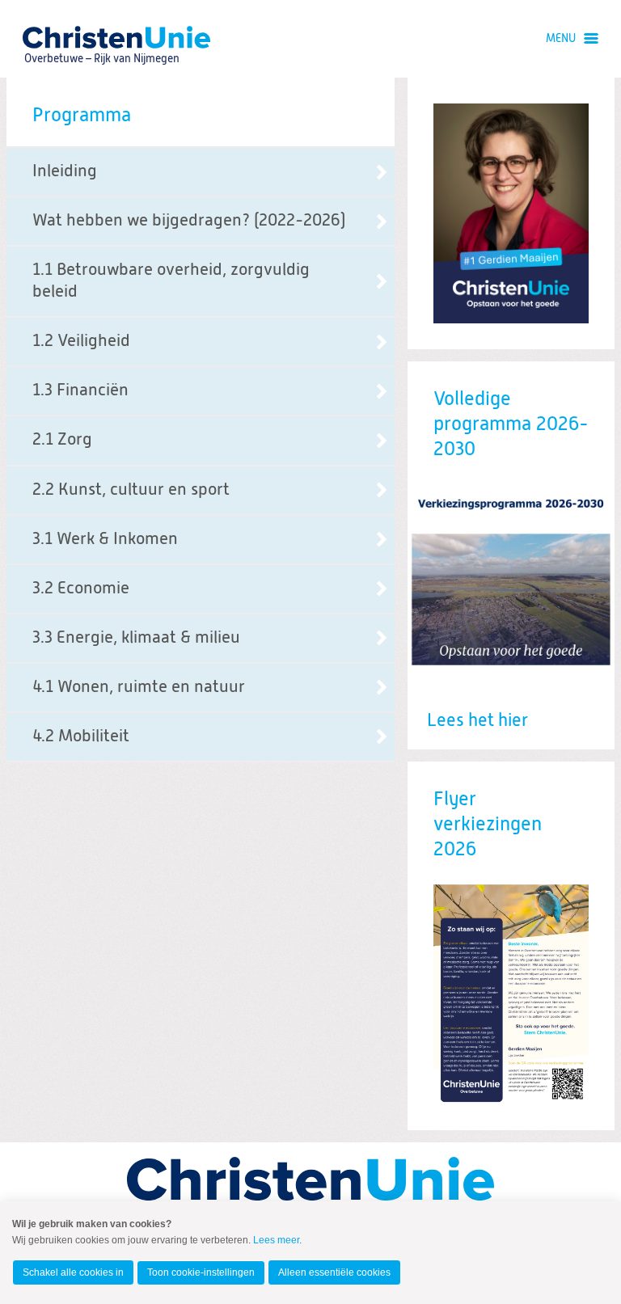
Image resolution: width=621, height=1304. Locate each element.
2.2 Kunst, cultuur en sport (131, 490)
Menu (561, 38)
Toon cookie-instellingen (201, 1272)
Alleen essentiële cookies (334, 1272)
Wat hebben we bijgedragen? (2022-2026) (188, 221)
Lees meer (276, 1240)
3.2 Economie (80, 588)
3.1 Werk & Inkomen (105, 539)
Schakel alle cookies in (73, 1272)
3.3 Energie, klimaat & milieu (136, 638)
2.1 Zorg (62, 440)
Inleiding (64, 171)
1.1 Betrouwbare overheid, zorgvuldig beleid (171, 281)
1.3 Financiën (80, 390)
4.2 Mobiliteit (80, 736)
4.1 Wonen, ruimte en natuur (138, 687)
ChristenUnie (101, 37)
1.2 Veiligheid (81, 341)
